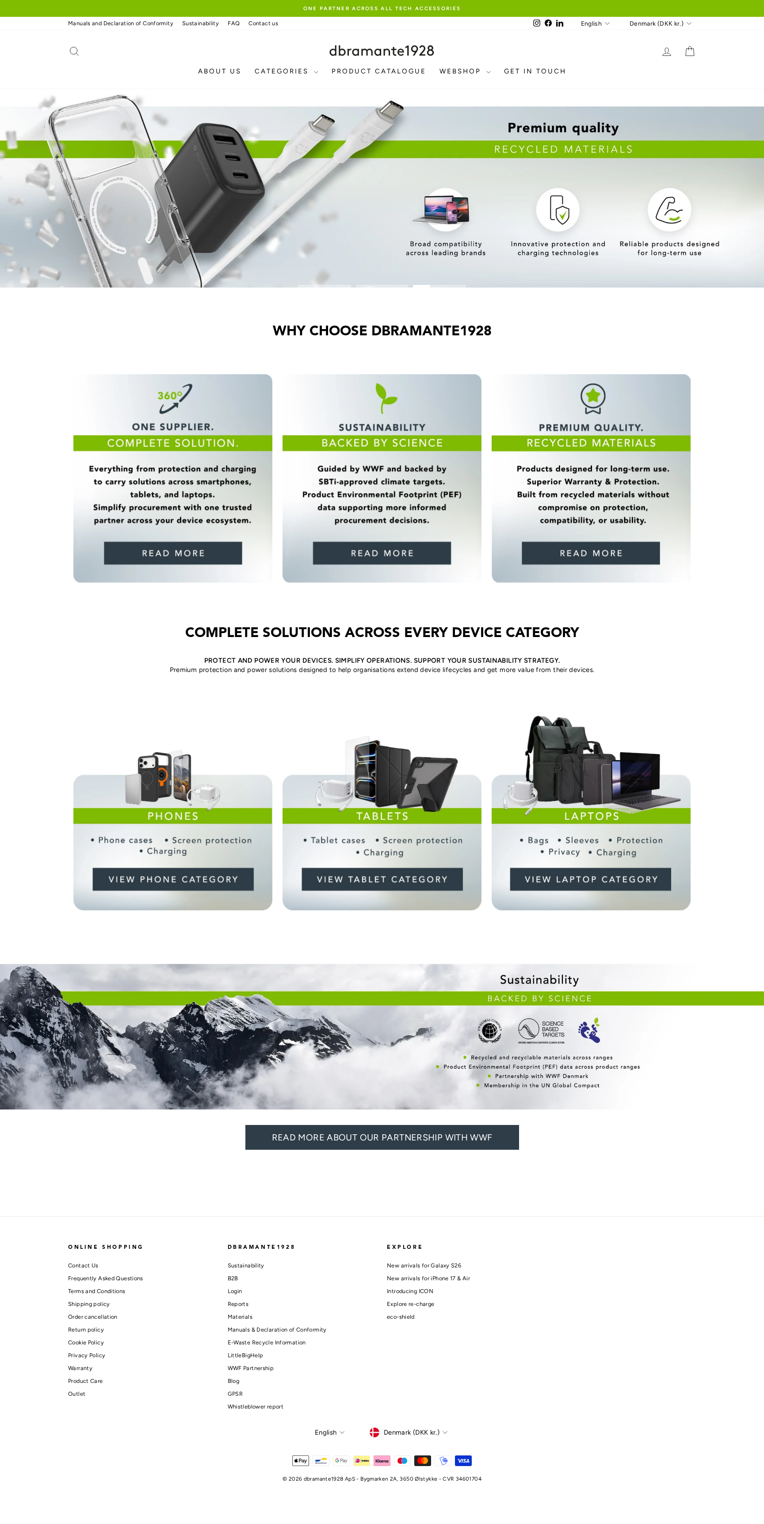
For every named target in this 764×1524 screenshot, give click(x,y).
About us (219, 71)
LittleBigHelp (246, 1355)
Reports (238, 1304)
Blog (234, 1381)
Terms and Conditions (97, 1291)
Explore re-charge (410, 1304)
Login (235, 1291)
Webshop (461, 71)
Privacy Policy (86, 1355)
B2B (233, 1278)
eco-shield (401, 1316)
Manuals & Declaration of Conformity (277, 1329)
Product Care (85, 1381)
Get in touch (535, 71)
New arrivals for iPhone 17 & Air (428, 1278)
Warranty (80, 1368)
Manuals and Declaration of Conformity (120, 23)
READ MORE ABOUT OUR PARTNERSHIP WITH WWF (382, 1137)
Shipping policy (89, 1304)
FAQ (234, 23)
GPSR (235, 1393)
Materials (240, 1316)
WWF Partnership (251, 1368)
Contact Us (83, 1265)
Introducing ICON (410, 1291)
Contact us (263, 23)
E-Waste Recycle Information (267, 1342)
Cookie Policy (86, 1342)
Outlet (76, 1393)
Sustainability (200, 23)
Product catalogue (379, 71)
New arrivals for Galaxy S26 (424, 1265)
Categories (283, 71)
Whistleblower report (256, 1406)
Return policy (86, 1329)
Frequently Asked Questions (105, 1278)
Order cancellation (93, 1316)
